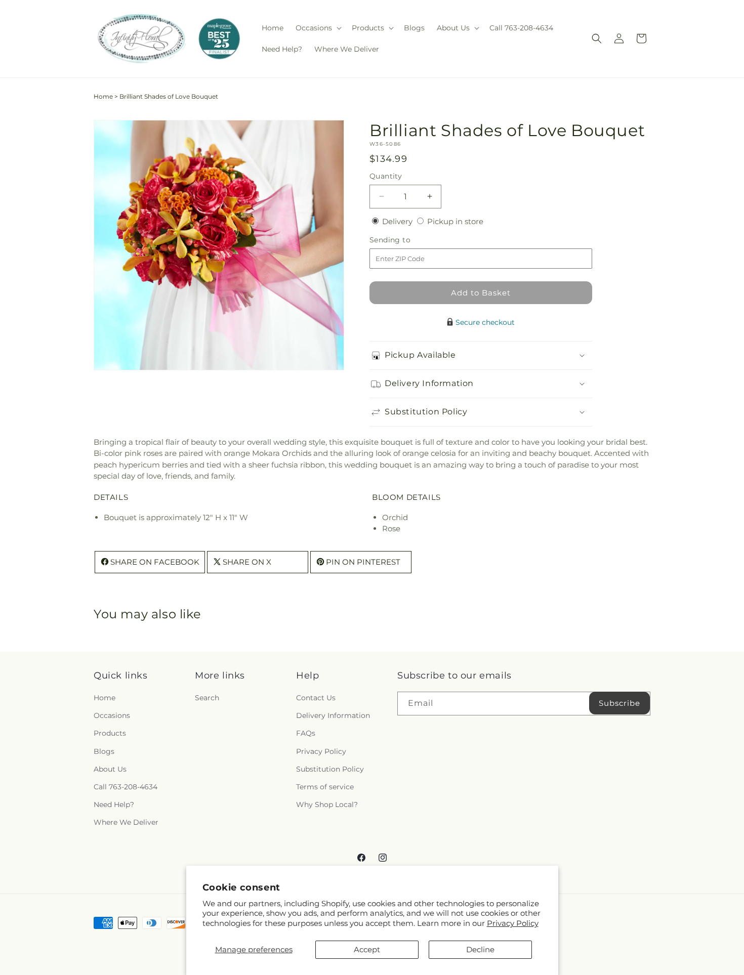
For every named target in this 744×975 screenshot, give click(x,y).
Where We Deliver (126, 822)
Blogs (104, 751)
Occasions (112, 715)
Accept (367, 949)
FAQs (305, 733)
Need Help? (114, 804)
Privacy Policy (513, 923)
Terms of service (325, 786)
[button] (318, 27)
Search (207, 697)
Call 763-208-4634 (125, 786)
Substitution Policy (330, 769)
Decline (480, 949)
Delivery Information (333, 715)
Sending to (405, 240)
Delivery (398, 221)
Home (103, 96)
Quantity (385, 176)
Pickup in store (455, 221)
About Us (110, 769)
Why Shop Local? (327, 804)
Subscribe (619, 703)
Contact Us (316, 697)
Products (110, 733)
